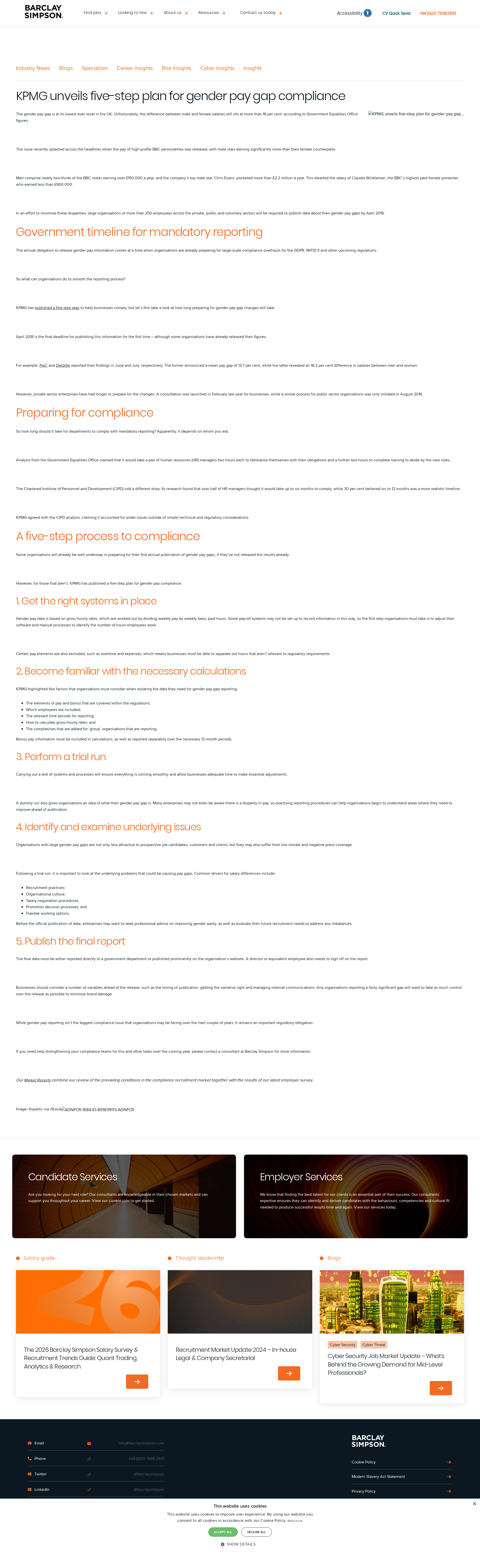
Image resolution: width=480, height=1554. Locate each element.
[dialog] (240, 1526)
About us (173, 12)
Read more (295, 1521)
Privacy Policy (364, 1491)
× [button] (474, 1504)
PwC (44, 365)
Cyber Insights (217, 68)
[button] (240, 1544)
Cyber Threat (373, 1345)
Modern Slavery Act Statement (378, 1476)
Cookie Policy (364, 1462)
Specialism (95, 68)
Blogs (66, 68)
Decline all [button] (256, 1532)
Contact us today (258, 12)
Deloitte (63, 365)
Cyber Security (343, 1345)
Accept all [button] (223, 1532)
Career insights (135, 68)
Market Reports (37, 1080)
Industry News (33, 68)
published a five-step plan (57, 308)
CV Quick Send (396, 13)
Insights (253, 68)
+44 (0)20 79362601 (438, 13)
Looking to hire (132, 12)
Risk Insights (176, 68)
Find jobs (92, 12)
